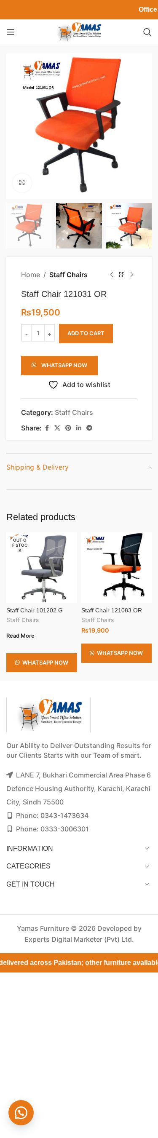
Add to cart (85, 333)
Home (30, 274)
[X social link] (57, 428)
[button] (59, 362)
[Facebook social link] (47, 428)
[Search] (147, 32)
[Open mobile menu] (10, 32)
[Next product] (132, 275)
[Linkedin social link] (79, 428)
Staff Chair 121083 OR (111, 610)
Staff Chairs (68, 274)
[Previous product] (112, 275)
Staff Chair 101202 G (34, 610)
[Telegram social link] (89, 428)
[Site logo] (78, 31)
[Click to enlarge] (22, 183)
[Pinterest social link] (68, 428)
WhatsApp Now (64, 365)
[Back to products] (122, 275)
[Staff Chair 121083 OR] (116, 567)
